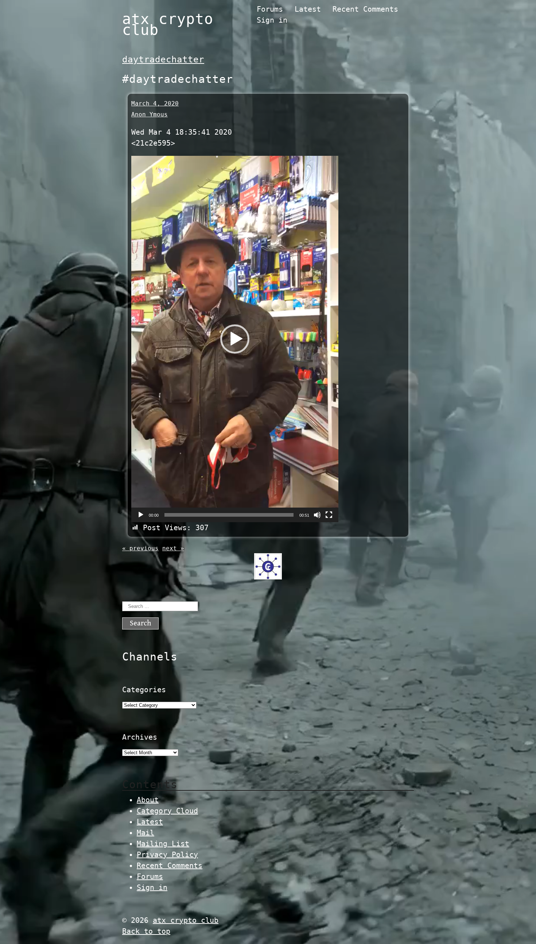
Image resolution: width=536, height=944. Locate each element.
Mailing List (163, 843)
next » (173, 548)
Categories (144, 689)
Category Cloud (167, 810)
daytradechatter (163, 59)
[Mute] (317, 515)
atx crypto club (167, 24)
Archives (139, 737)
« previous (140, 548)
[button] (234, 339)
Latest (308, 9)
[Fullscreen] (329, 515)
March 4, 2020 (155, 103)
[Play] (140, 515)
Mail (145, 832)
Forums (270, 9)
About (148, 799)
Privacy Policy (167, 854)
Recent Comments (365, 9)
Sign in (272, 20)
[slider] (229, 515)
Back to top (146, 931)
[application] (234, 339)
